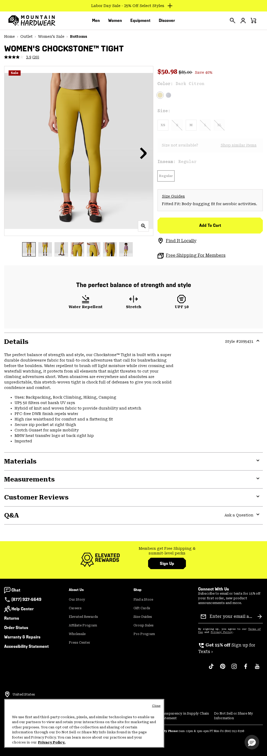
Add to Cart (210, 225)
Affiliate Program (83, 625)
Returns (11, 618)
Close (156, 706)
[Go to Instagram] (234, 669)
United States (24, 694)
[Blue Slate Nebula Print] (168, 95)
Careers (75, 608)
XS (163, 125)
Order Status (16, 627)
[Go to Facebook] (245, 669)
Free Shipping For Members (196, 255)
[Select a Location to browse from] (7, 694)
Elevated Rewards (83, 617)
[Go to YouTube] (257, 669)
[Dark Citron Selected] (160, 95)
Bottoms (78, 36)
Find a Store (143, 599)
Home (9, 36)
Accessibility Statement (26, 646)
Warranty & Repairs (22, 637)
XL (219, 125)
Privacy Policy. (51, 742)
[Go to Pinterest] (222, 669)
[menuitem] (96, 20)
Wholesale (77, 634)
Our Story (77, 599)
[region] (84, 723)
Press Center (79, 642)
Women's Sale (51, 36)
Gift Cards (142, 608)
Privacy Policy (222, 632)
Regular (166, 176)
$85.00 (186, 72)
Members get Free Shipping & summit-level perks (167, 550)
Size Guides (173, 196)
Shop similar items (239, 145)
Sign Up (167, 563)
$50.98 (168, 71)
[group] (167, 551)
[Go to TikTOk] (211, 669)
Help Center (22, 608)
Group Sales (144, 625)
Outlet (26, 36)
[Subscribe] (260, 616)
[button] (143, 153)
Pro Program (144, 634)
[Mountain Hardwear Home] (31, 20)
